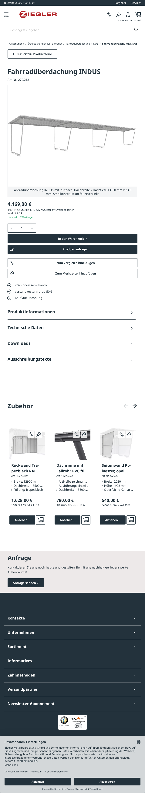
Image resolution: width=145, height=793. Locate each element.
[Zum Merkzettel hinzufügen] (38, 434)
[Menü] (6, 14)
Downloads (19, 343)
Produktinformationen (31, 311)
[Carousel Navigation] (130, 406)
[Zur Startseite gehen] (38, 14)
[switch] (78, 726)
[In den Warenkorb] (40, 520)
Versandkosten (65, 209)
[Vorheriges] (126, 406)
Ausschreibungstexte (29, 359)
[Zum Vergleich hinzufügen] (31, 434)
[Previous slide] (10, 43)
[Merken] (118, 14)
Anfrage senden (24, 583)
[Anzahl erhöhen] (32, 228)
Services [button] (136, 3)
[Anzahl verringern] (11, 228)
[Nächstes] (134, 406)
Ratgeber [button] (120, 3)
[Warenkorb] (137, 14)
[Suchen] (136, 30)
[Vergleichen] (109, 14)
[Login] (128, 14)
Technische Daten (26, 327)
